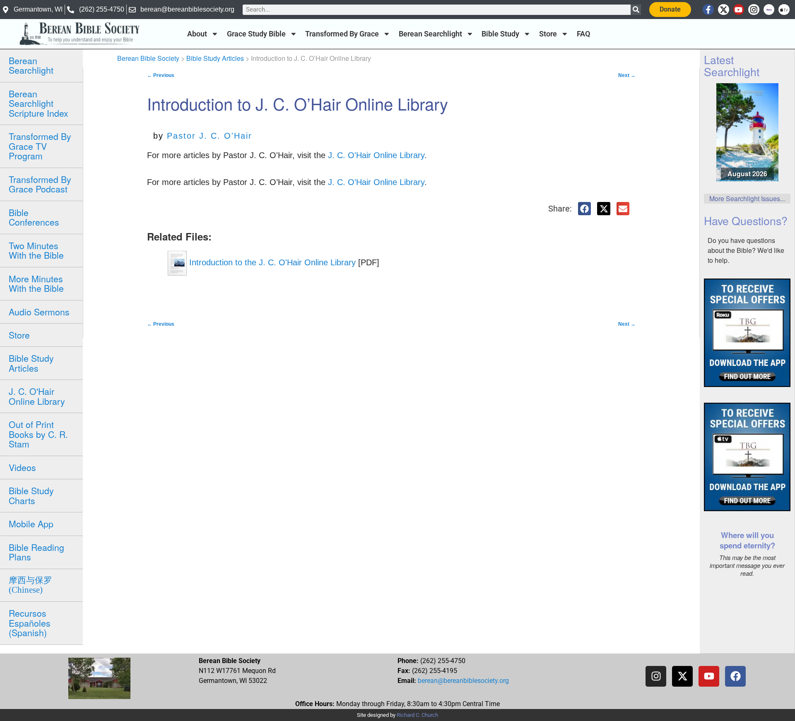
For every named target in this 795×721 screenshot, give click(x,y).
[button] (584, 208)
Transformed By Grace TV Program (40, 146)
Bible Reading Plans (36, 552)
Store (548, 34)
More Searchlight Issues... (747, 198)
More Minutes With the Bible (36, 283)
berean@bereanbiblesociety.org (463, 681)
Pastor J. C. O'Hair (209, 135)
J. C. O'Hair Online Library (37, 396)
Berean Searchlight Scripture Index (38, 103)
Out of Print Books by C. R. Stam (38, 434)
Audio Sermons (39, 311)
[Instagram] (753, 9)
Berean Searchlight (430, 34)
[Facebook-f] (708, 9)
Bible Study (500, 34)
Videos (22, 467)
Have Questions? (746, 220)
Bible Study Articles (31, 363)
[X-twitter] (723, 9)
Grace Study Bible (256, 34)
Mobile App (31, 523)
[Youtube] (738, 9)
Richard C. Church (417, 715)
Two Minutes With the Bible (36, 250)
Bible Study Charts (31, 495)
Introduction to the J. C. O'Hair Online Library (271, 262)
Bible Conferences (34, 217)
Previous (160, 75)
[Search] (636, 10)
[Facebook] (735, 676)
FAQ (583, 34)
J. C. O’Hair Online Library (376, 182)
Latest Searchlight (731, 65)
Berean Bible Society (148, 58)
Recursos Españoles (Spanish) (30, 623)
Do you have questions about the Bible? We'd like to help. (746, 250)
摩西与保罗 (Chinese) (30, 585)
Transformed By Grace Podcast (40, 184)
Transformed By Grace (342, 34)
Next (627, 75)
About (197, 34)
